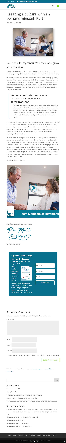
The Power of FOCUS (13, 389)
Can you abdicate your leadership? (28, 417)
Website (9, 351)
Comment (10, 319)
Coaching (20, 435)
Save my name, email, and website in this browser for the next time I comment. (34, 355)
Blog (26, 435)
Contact (54, 435)
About (14, 435)
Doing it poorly (11, 392)
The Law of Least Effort (24, 426)
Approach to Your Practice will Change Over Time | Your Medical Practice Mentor (33, 409)
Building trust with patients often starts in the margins (24, 395)
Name (9, 340)
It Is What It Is (21, 420)
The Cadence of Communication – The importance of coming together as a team (32, 401)
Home (9, 435)
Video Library (32, 435)
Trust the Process (23, 423)
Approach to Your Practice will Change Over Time (22, 398)
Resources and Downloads (43, 435)
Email (9, 345)
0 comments (17, 23)
